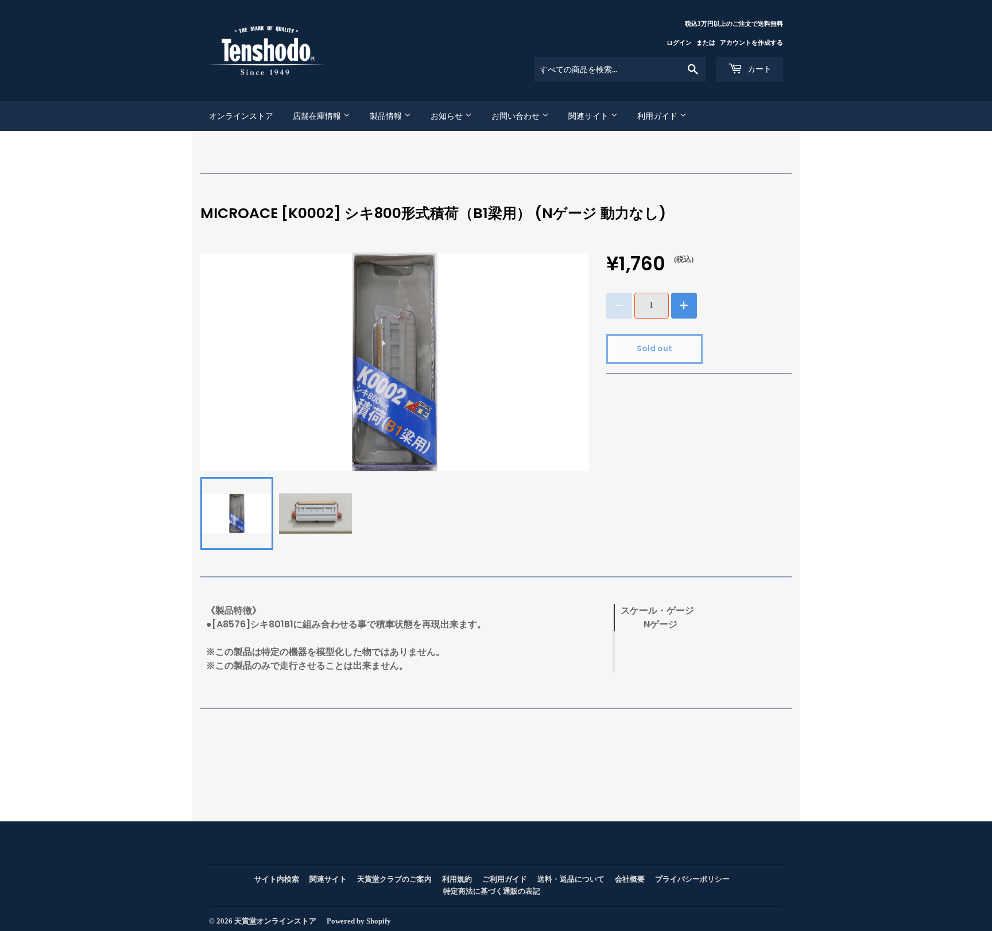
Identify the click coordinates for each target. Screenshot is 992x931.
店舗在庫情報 (318, 116)
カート (758, 69)
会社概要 (630, 879)
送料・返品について (570, 879)
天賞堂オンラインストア (275, 921)
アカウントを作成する (751, 42)
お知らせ (448, 116)
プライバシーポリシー (692, 879)
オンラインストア (241, 116)
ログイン (679, 42)
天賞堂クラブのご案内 (394, 879)
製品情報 (387, 116)
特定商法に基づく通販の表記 (491, 891)
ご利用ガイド (504, 879)
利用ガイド (658, 116)
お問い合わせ (516, 116)
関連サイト (589, 116)
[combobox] (620, 69)
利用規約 (457, 879)
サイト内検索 (276, 879)
